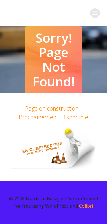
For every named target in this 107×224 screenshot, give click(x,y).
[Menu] (95, 13)
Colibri (86, 206)
